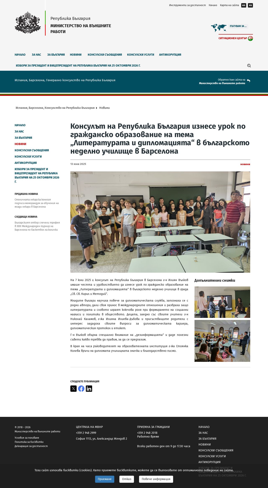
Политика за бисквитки (29, 441)
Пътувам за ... (238, 26)
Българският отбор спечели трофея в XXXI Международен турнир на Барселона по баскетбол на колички (37, 226)
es (250, 5)
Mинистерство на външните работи (222, 83)
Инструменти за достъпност (187, 5)
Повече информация (156, 479)
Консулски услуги (140, 55)
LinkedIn (89, 388)
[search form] (249, 65)
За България (56, 55)
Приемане (105, 479)
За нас (36, 55)
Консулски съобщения (105, 55)
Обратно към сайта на (231, 79)
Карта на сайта (229, 5)
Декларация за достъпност (31, 446)
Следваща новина (26, 216)
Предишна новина (26, 194)
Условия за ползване (27, 437)
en (243, 5)
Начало (213, 5)
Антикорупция (170, 55)
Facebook (81, 388)
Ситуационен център (233, 38)
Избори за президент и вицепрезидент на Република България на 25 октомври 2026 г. (78, 65)
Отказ (126, 479)
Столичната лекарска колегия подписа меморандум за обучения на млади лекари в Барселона (37, 203)
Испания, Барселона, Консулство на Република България (55, 108)
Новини (75, 55)
